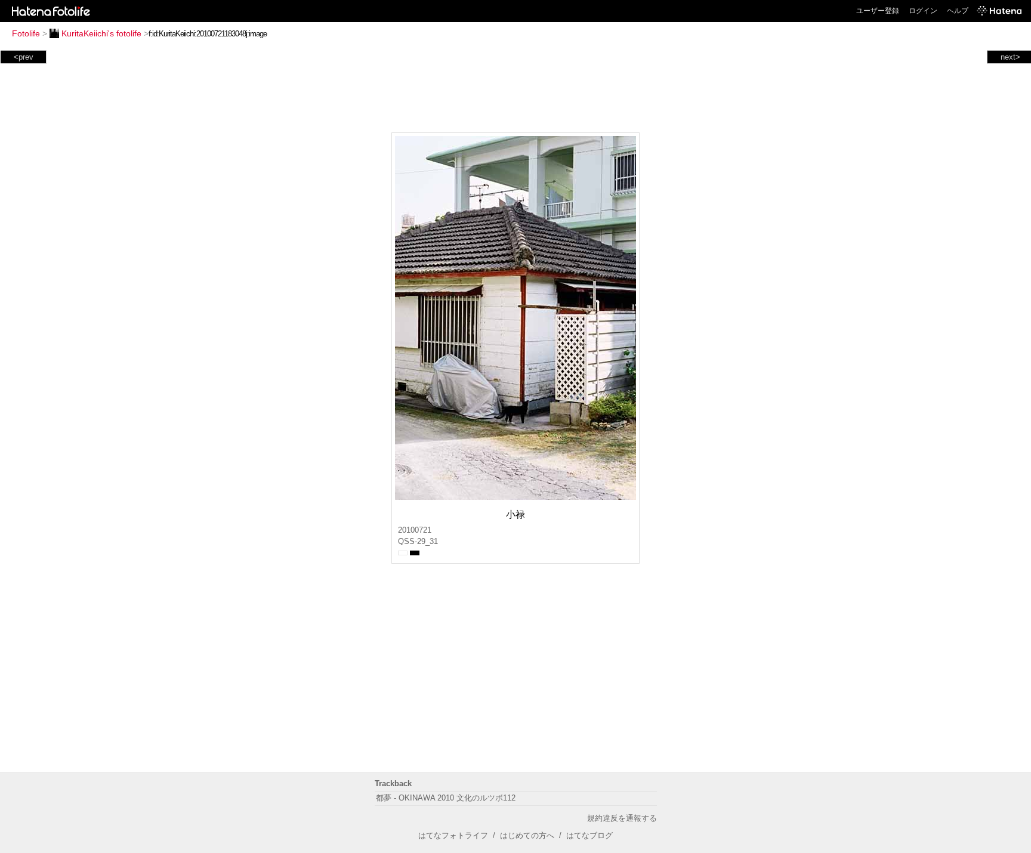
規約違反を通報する (622, 818)
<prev (23, 56)
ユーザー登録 (877, 11)
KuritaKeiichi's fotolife (101, 33)
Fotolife (26, 33)
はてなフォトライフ (453, 835)
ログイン (923, 11)
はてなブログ (589, 835)
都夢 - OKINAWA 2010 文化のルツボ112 (446, 797)
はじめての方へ (527, 835)
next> (1010, 56)
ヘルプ (957, 11)
